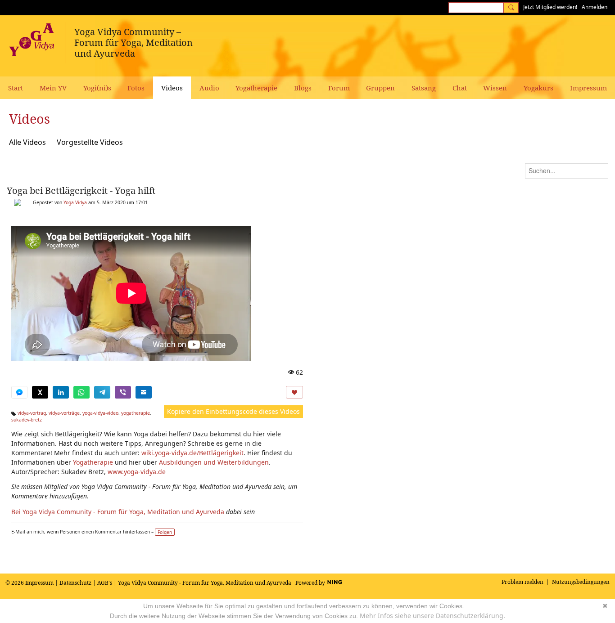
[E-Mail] (144, 392)
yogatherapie (135, 413)
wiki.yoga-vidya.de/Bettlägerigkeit (192, 452)
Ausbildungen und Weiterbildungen (214, 462)
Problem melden (522, 582)
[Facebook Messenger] (19, 392)
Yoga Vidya (75, 202)
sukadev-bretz (26, 420)
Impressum (39, 583)
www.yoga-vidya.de (137, 471)
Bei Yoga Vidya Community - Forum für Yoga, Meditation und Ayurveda (117, 511)
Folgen (165, 532)
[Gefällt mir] (294, 392)
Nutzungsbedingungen (581, 582)
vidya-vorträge (64, 413)
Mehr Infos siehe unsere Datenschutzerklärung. (432, 615)
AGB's (104, 583)
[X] (40, 392)
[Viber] (123, 392)
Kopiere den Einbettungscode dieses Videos (233, 411)
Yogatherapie (93, 462)
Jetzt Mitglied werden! (550, 7)
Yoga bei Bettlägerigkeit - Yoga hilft (81, 190)
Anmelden (594, 7)
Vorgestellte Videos (90, 142)
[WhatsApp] (81, 392)
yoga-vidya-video (100, 413)
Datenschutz (75, 583)
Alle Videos (27, 142)
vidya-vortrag (32, 413)
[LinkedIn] (61, 392)
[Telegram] (102, 392)
